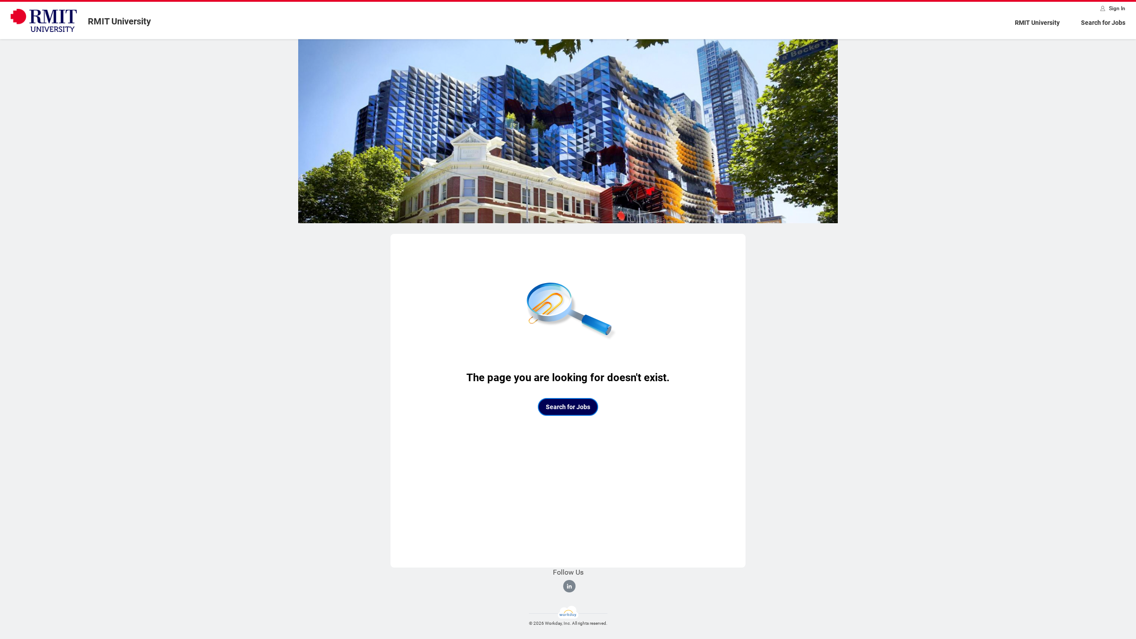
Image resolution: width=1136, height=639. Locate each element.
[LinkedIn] (569, 586)
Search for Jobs (1103, 22)
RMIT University (1037, 22)
